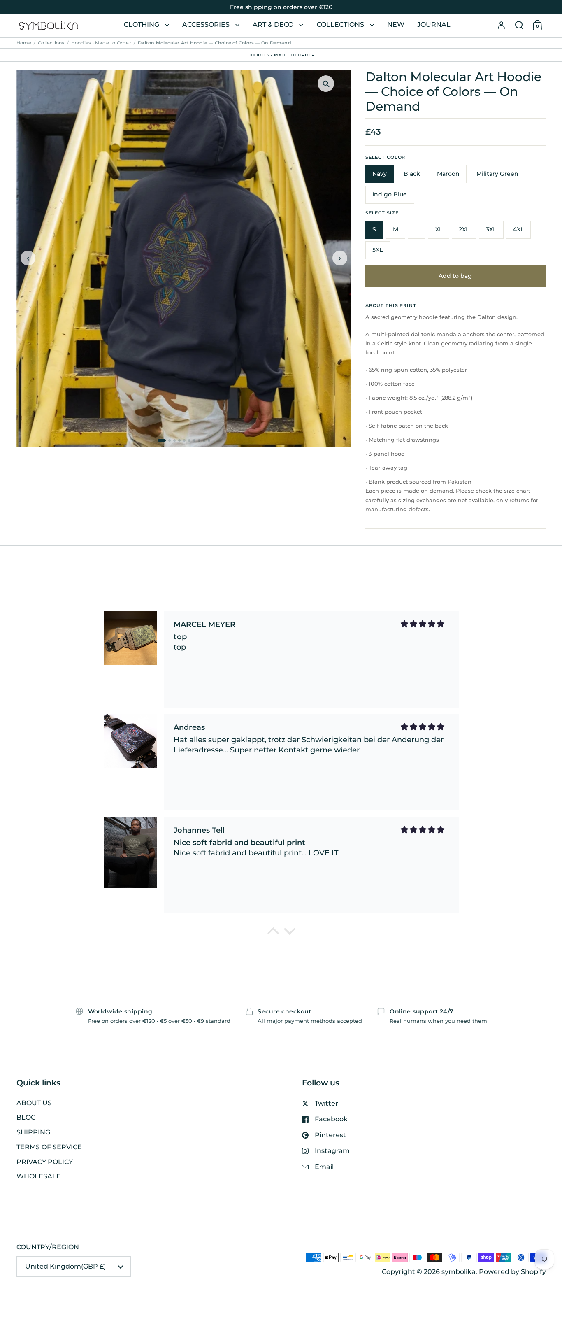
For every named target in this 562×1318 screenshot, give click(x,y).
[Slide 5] (184, 440)
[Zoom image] (326, 83)
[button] (519, 25)
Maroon (448, 173)
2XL (464, 229)
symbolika (458, 1272)
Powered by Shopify (512, 1272)
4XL (518, 229)
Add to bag (455, 275)
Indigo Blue (389, 194)
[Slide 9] (204, 440)
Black (412, 173)
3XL (491, 229)
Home (23, 43)
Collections (51, 43)
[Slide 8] (199, 440)
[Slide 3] (174, 440)
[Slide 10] (209, 440)
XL (438, 229)
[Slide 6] (189, 440)
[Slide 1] (162, 440)
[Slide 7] (194, 440)
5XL (377, 250)
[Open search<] (519, 25)
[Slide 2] (169, 440)
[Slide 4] (179, 440)
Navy (379, 173)
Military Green (497, 173)
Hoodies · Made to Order (101, 43)
